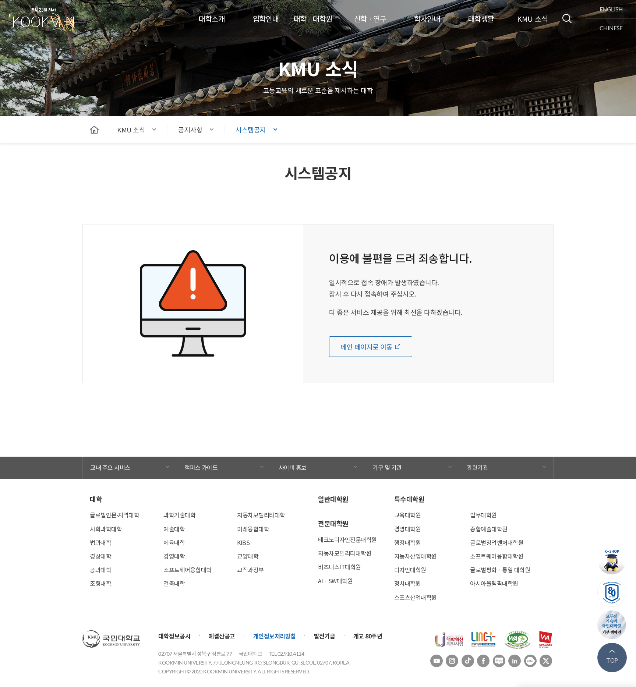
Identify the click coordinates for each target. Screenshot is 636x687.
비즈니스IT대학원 (339, 566)
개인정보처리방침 (274, 635)
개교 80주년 (367, 635)
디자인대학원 (410, 569)
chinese (611, 27)
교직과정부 (250, 569)
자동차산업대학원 (415, 556)
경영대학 (174, 556)
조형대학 (100, 583)
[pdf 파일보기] (517, 638)
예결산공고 (221, 635)
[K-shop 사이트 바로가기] (612, 560)
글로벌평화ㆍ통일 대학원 (500, 569)
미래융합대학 (253, 528)
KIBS (243, 542)
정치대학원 (407, 583)
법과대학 (100, 542)
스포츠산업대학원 (415, 597)
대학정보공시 (174, 635)
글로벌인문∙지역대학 (114, 514)
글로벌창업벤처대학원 (496, 542)
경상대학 (100, 556)
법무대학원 (483, 514)
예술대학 (174, 528)
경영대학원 (407, 528)
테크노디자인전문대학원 (347, 539)
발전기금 (324, 635)
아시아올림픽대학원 (494, 583)
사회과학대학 (106, 528)
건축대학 (174, 583)
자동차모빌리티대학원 (344, 553)
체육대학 (174, 542)
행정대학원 (407, 542)
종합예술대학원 (489, 528)
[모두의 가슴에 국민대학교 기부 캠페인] (612, 624)
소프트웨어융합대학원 (496, 556)
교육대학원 (407, 514)
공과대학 (100, 569)
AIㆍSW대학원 (335, 580)
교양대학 (247, 556)
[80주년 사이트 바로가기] (612, 592)
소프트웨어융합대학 (187, 569)
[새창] (449, 638)
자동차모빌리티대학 (261, 514)
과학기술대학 (179, 514)
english (611, 9)
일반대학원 (333, 499)
